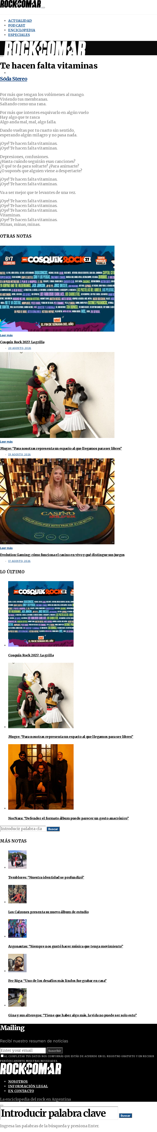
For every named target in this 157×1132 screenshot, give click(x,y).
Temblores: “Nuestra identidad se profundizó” (46, 877)
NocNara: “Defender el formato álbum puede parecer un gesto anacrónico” (68, 818)
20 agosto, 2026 (19, 348)
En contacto (21, 1091)
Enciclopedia (21, 30)
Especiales (19, 35)
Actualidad (20, 21)
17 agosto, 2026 (19, 561)
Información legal (28, 1086)
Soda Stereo (13, 79)
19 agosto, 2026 (19, 454)
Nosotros (18, 1081)
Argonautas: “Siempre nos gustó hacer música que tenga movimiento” (65, 946)
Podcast (16, 25)
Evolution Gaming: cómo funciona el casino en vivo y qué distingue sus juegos (62, 555)
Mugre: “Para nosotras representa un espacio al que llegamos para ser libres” (61, 448)
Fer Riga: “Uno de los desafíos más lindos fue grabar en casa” (57, 981)
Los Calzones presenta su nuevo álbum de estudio (48, 912)
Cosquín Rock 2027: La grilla (22, 342)
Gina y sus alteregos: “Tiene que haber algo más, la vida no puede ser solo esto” (72, 1015)
